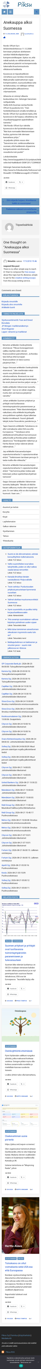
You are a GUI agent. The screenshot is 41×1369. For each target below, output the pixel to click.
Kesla (4, 872)
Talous (6, 536)
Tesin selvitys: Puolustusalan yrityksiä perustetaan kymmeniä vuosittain (22, 589)
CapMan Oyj (7, 686)
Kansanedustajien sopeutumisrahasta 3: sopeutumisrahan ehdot (20, 454)
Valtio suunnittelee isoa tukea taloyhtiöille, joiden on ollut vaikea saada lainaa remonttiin (22, 567)
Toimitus (14, 1335)
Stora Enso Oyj (8, 701)
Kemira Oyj (6, 671)
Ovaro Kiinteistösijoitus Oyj (13, 739)
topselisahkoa (28, 34)
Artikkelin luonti (8, 307)
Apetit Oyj (6, 865)
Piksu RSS (10, 1352)
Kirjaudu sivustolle (10, 301)
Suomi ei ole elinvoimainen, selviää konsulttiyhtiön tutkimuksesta (23, 555)
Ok (21, 1366)
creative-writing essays (25, 277)
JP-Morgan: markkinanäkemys (15, 326)
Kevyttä (6, 512)
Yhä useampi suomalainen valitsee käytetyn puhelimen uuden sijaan (23, 621)
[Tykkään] (4, 37)
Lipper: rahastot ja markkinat (14, 331)
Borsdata (6, 323)
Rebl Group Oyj (8, 805)
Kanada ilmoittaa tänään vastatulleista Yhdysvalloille (20, 578)
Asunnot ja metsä (10, 507)
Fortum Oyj (6, 850)
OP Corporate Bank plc (11, 663)
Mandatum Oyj (8, 790)
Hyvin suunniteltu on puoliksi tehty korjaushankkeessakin (22, 611)
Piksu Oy (5, 1335)
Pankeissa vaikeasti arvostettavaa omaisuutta (21, 211)
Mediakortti (6, 1338)
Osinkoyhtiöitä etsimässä (18, 1051)
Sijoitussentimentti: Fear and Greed (17, 320)
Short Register (8, 328)
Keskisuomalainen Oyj (11, 716)
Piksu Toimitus (22, 1001)
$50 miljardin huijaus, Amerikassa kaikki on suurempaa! (21, 202)
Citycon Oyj (7, 724)
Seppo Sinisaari (22, 1096)
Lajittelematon (9, 521)
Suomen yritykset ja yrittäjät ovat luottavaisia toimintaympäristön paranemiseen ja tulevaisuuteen (19, 405)
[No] (38, 1362)
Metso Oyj (6, 820)
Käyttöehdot (24, 1335)
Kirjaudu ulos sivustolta (12, 304)
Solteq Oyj (6, 746)
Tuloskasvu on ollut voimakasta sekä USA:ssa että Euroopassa (20, 429)
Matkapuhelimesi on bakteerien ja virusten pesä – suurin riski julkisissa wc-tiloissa (22, 645)
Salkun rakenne (9, 526)
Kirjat (5, 516)
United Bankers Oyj (10, 782)
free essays (30, 272)
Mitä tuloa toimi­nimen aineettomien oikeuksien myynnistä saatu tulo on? (23, 632)
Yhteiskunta (8, 540)
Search (36, 12)
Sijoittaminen (8, 531)
